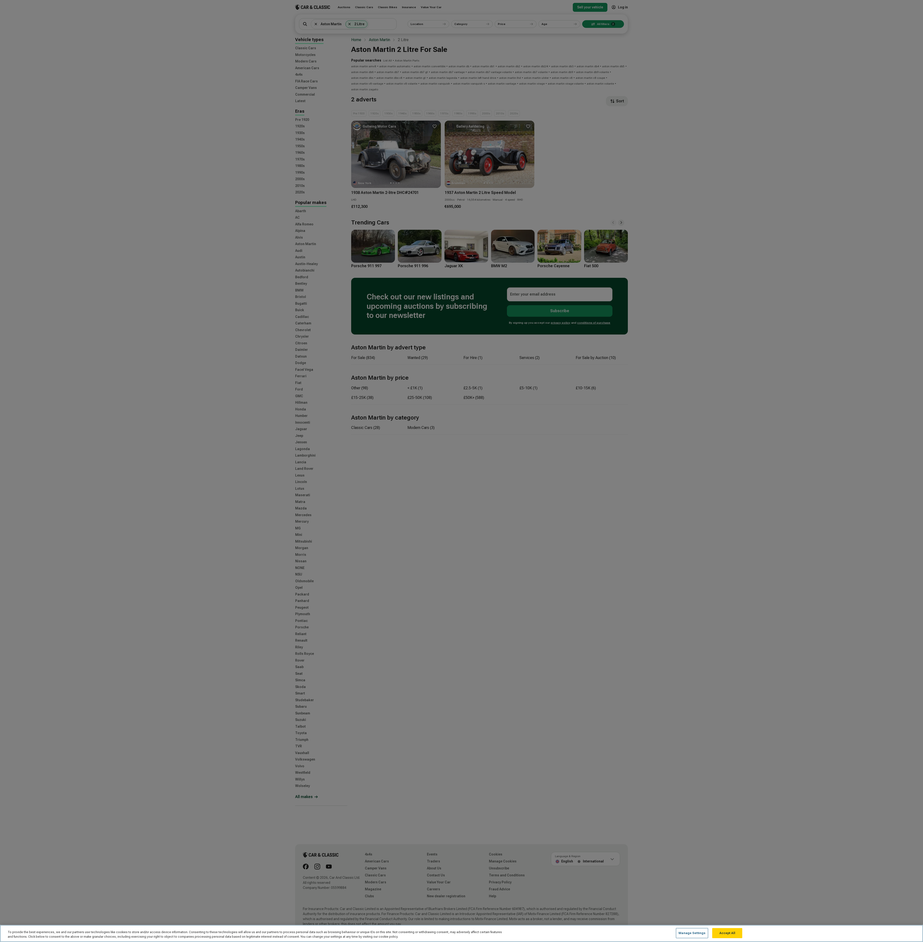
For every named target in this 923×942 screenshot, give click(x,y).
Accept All (727, 933)
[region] (461, 933)
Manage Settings (692, 933)
